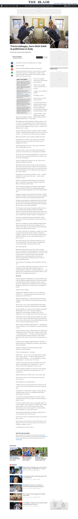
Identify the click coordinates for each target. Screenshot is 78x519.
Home (26, 6)
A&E (37, 6)
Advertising (55, 502)
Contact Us (48, 6)
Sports (34, 6)
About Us (55, 506)
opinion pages (19, 439)
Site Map (55, 505)
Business (40, 6)
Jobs (70, 3)
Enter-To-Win (56, 3)
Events (67, 3)
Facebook (43, 436)
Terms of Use (63, 505)
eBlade (52, 6)
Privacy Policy (63, 506)
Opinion (43, 6)
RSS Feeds (63, 504)
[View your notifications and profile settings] (17, 6)
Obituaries (62, 3)
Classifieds (75, 3)
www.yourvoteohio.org (21, 94)
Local (29, 6)
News (31, 6)
